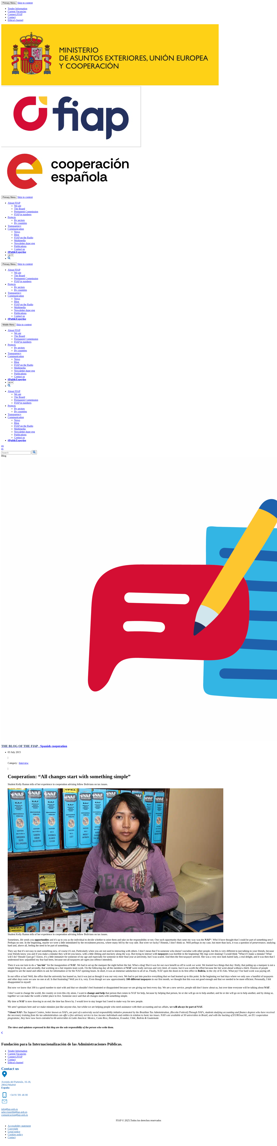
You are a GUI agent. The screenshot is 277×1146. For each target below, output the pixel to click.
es (2, 448)
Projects (12, 217)
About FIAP (14, 203)
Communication (16, 229)
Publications (20, 246)
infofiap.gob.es (9, 1109)
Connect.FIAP (15, 14)
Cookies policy (15, 1134)
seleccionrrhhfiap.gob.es (14, 1112)
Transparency (14, 226)
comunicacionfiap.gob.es (14, 1115)
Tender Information (17, 8)
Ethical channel (15, 20)
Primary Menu (9, 3)
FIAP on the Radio (23, 237)
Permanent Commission (26, 211)
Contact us (19, 249)
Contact (12, 17)
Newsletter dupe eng (24, 243)
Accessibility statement (19, 1125)
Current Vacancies (17, 11)
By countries (20, 223)
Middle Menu (8, 324)
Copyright (13, 1128)
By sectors (19, 220)
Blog (16, 234)
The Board (19, 208)
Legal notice (14, 1131)
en (2, 445)
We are (17, 205)
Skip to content (25, 2)
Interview (24, 763)
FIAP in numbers (22, 214)
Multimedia (20, 240)
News (17, 231)
